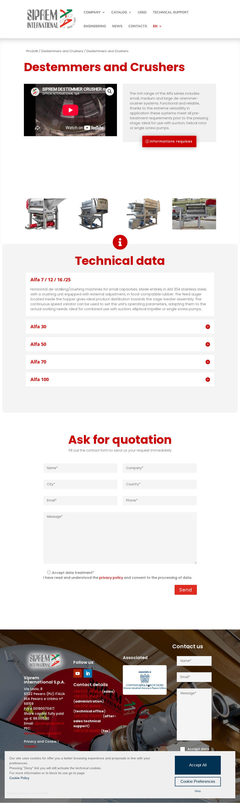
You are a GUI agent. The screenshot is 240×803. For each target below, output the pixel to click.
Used (142, 12)
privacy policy (111, 577)
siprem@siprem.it (49, 723)
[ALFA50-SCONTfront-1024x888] (144, 228)
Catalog (119, 12)
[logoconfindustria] (144, 693)
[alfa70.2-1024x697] (194, 228)
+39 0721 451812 (86, 731)
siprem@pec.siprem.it (42, 733)
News (117, 26)
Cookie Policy (19, 778)
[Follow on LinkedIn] (88, 673)
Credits (30, 746)
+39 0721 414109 (86, 706)
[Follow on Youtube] (77, 673)
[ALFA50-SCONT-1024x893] (95, 228)
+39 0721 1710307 (87, 716)
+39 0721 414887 (87, 696)
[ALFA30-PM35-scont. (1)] (46, 228)
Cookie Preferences (197, 781)
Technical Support (171, 12)
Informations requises (171, 141)
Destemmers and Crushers (62, 51)
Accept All (198, 765)
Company (92, 12)
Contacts (137, 26)
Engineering (95, 26)
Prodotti (32, 51)
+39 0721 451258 (87, 691)
